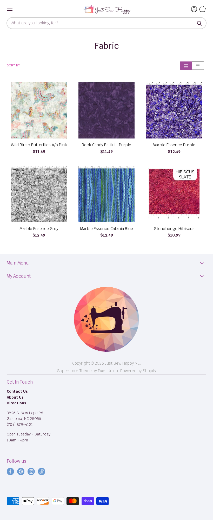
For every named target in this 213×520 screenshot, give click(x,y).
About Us (15, 397)
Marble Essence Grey (38, 228)
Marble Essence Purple (174, 145)
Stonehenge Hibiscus (174, 228)
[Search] (200, 23)
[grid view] (186, 65)
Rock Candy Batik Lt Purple (106, 145)
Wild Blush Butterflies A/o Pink (39, 145)
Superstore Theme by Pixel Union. (88, 370)
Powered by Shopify (138, 370)
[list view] (198, 65)
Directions (16, 403)
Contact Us (17, 391)
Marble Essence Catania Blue (106, 228)
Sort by (13, 65)
